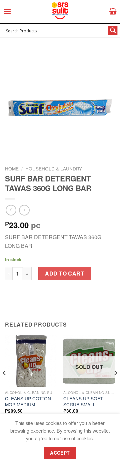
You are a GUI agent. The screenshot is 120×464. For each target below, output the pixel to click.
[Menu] (7, 11)
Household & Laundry (53, 168)
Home (12, 168)
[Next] (115, 386)
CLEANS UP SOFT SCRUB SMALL (83, 401)
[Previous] (4, 386)
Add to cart (64, 273)
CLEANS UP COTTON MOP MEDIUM (28, 401)
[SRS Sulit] (60, 11)
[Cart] (113, 11)
